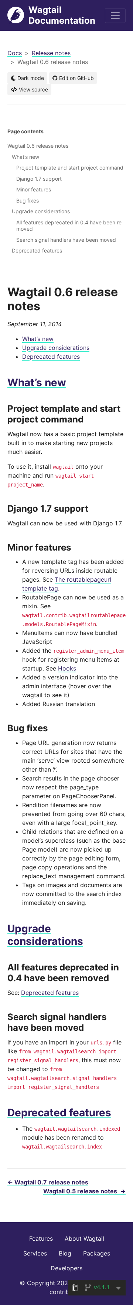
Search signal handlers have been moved (66, 240)
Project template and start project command (69, 167)
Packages (96, 1253)
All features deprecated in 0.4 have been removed (69, 225)
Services (35, 1253)
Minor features (33, 189)
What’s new (38, 338)
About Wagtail (84, 1238)
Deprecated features (51, 356)
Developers (66, 1268)
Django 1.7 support (39, 178)
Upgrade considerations (55, 347)
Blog (65, 1253)
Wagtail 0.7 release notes (47, 1182)
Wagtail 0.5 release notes (84, 1191)
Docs (14, 53)
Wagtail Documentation (61, 15)
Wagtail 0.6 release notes (37, 146)
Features (41, 1238)
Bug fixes (27, 200)
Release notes (51, 53)
